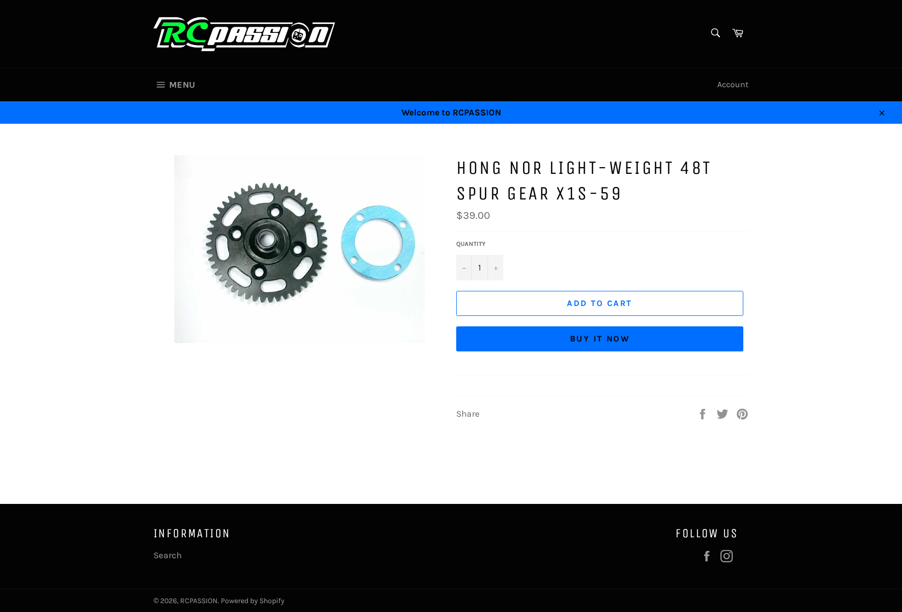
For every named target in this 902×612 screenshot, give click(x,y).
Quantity (470, 244)
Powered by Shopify (252, 601)
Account (733, 84)
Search (167, 555)
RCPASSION (199, 601)
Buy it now (600, 339)
